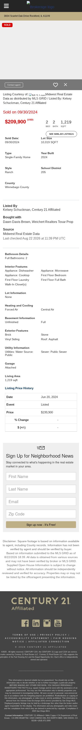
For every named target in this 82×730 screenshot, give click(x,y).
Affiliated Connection (49, 642)
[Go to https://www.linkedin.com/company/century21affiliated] (36, 623)
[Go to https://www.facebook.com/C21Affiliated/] (25, 623)
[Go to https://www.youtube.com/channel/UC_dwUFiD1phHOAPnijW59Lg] (58, 623)
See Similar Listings (61, 134)
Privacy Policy (53, 635)
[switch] (56, 85)
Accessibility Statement (27, 638)
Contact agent (13, 85)
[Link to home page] (41, 7)
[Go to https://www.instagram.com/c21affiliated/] (47, 623)
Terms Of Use (24, 635)
